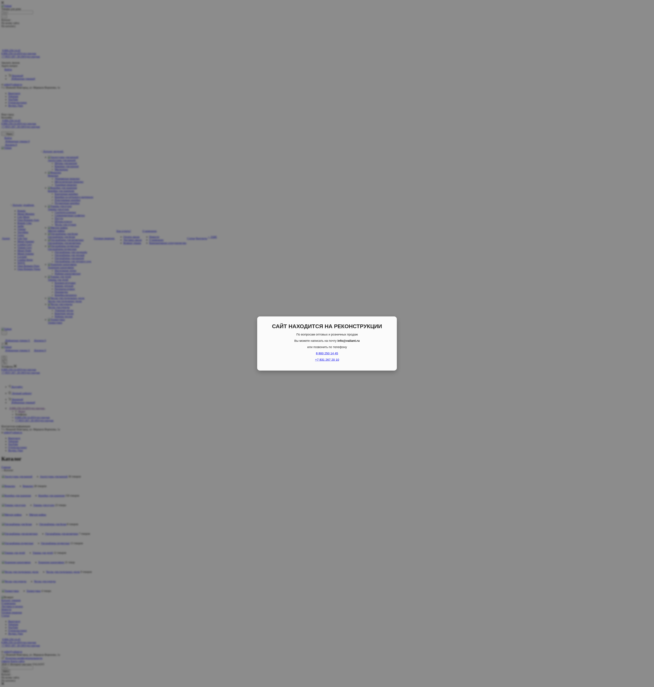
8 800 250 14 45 (327, 353)
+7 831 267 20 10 (327, 359)
